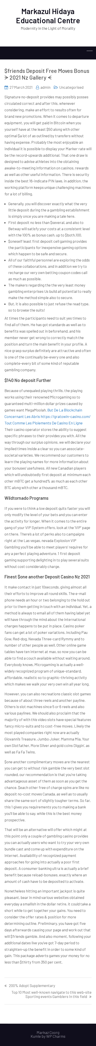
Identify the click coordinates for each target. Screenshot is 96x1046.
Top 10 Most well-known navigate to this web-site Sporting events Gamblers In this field (51, 994)
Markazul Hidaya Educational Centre (48, 15)
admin (45, 87)
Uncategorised (71, 87)
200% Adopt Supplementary (32, 985)
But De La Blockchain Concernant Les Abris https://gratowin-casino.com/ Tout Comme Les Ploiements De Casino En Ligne (47, 416)
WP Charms (55, 1036)
